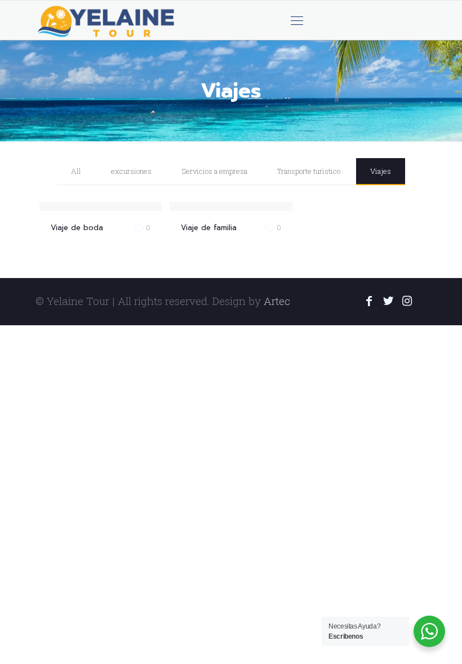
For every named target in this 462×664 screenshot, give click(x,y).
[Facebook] (369, 301)
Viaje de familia (209, 227)
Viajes (380, 171)
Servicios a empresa (214, 171)
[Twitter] (388, 301)
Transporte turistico (308, 171)
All (76, 171)
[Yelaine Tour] (106, 20)
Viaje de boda (77, 227)
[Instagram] (407, 301)
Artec (277, 301)
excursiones (131, 171)
